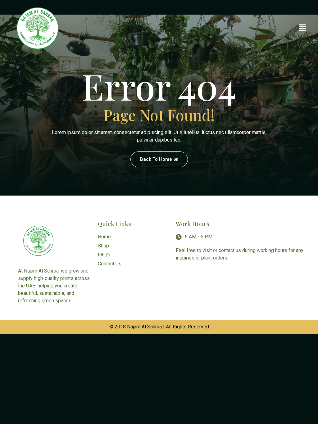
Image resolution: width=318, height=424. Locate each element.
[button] (302, 28)
